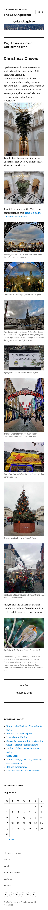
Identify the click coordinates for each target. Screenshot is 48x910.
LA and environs (12, 853)
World (25, 657)
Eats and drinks (12, 872)
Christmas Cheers (21, 58)
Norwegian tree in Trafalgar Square (19, 665)
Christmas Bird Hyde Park (24, 662)
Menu (40, 12)
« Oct (12, 839)
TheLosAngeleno (17, 15)
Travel (7, 859)
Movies (7, 885)
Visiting (8, 879)
